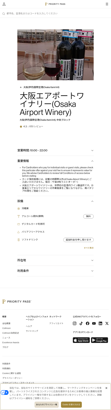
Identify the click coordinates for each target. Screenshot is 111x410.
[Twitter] (107, 323)
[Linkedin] (100, 323)
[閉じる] (106, 388)
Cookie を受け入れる (71, 405)
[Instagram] (74, 323)
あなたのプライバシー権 (46, 405)
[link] (81, 340)
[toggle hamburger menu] (107, 4)
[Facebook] (87, 323)
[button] (53, 76)
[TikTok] (81, 323)
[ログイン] (4, 4)
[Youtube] (94, 323)
